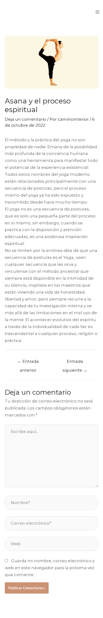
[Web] (51, 544)
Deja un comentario (25, 119)
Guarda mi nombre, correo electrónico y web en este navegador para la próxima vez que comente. (50, 567)
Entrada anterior (28, 363)
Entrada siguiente (75, 363)
